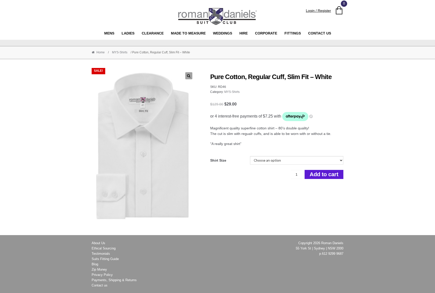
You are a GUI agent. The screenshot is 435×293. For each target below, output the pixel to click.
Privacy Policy (102, 275)
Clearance (153, 33)
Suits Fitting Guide (105, 259)
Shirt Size (218, 160)
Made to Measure (188, 33)
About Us (98, 243)
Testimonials (101, 253)
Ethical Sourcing (104, 248)
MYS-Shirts (119, 52)
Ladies (128, 33)
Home (100, 52)
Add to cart (324, 174)
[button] (188, 75)
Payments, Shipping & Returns (114, 280)
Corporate (266, 33)
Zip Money (99, 269)
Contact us (319, 33)
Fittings (292, 33)
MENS (109, 33)
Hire (243, 33)
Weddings (222, 33)
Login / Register (318, 11)
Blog (95, 264)
